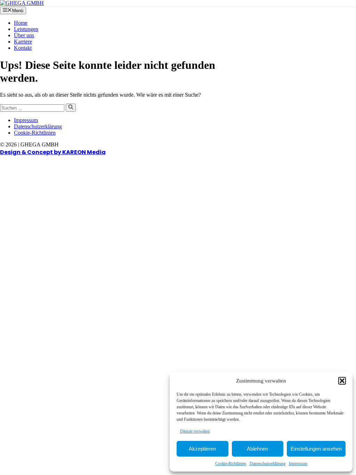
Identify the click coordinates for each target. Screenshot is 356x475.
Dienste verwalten (195, 431)
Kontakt (23, 48)
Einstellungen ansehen (316, 449)
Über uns (24, 35)
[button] (342, 380)
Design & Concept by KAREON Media (53, 152)
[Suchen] (71, 107)
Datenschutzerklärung (267, 463)
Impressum (298, 463)
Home (20, 23)
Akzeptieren (202, 449)
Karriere (23, 42)
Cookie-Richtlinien (230, 463)
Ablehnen (257, 449)
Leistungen (26, 29)
